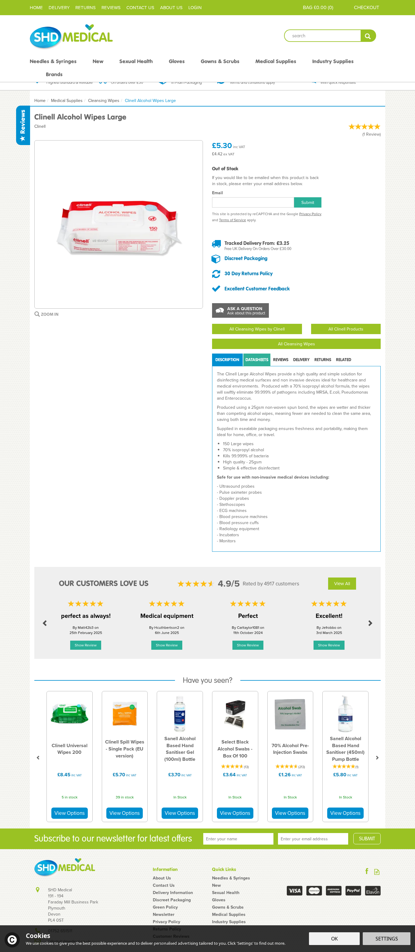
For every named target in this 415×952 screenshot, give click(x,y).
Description (227, 359)
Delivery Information (173, 892)
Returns (322, 359)
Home (36, 7)
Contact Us (164, 885)
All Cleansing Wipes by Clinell (257, 329)
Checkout (366, 7)
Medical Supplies (228, 914)
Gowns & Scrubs (228, 907)
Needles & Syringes (231, 878)
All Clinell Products (345, 329)
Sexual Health (225, 892)
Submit (307, 202)
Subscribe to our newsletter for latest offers (113, 838)
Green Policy (165, 907)
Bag (307, 7)
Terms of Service (232, 219)
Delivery (301, 359)
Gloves (218, 900)
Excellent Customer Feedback (257, 289)
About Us (162, 878)
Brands (54, 74)
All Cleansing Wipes (296, 344)
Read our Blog (377, 872)
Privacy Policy (310, 213)
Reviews (23, 123)
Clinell (40, 126)
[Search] (368, 35)
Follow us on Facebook (367, 872)
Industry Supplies (229, 922)
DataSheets (256, 359)
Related (343, 359)
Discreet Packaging (246, 258)
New (216, 885)
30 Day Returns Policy (249, 273)
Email (217, 193)
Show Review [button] (86, 645)
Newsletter (163, 914)
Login (195, 7)
